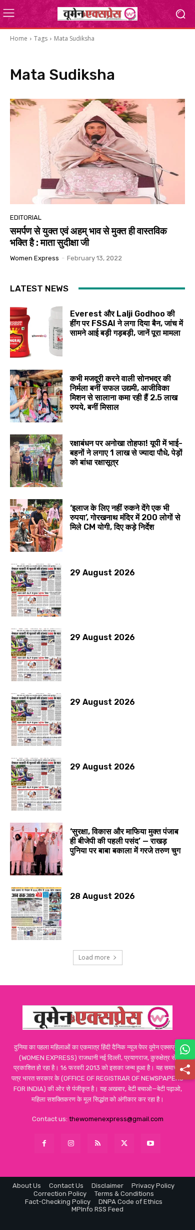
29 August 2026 (102, 572)
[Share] (185, 1069)
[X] (124, 1143)
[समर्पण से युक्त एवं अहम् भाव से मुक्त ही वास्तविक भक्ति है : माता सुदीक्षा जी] (97, 151)
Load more (94, 957)
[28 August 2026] (36, 913)
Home (19, 38)
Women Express (34, 258)
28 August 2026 (102, 896)
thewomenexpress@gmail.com (116, 1119)
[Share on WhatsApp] (185, 1049)
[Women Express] (97, 13)
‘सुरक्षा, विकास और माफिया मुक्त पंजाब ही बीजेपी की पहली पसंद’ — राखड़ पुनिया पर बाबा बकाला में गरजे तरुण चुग (125, 841)
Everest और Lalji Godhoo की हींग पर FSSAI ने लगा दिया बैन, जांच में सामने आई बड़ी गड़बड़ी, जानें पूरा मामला (126, 323)
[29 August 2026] (36, 590)
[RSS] (97, 1143)
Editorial (26, 217)
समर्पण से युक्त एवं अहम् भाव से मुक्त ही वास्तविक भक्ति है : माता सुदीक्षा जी (88, 236)
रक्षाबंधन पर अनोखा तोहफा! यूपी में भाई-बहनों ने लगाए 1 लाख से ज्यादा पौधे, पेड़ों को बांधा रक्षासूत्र (126, 452)
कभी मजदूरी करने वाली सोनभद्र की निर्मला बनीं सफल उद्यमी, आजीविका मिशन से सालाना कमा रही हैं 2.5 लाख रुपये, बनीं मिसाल (124, 393)
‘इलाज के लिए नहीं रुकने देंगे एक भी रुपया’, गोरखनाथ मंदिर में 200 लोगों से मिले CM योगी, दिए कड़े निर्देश (125, 517)
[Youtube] (150, 1143)
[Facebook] (44, 1143)
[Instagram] (70, 1143)
